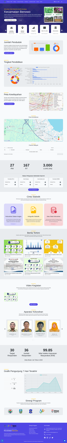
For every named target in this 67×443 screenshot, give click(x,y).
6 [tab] (36, 36)
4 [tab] (34, 36)
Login (20, 20)
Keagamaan (56, 96)
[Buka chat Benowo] (64, 440)
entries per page (10, 147)
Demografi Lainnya (9, 53)
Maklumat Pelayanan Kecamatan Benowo (52, 273)
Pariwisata (55, 103)
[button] (30, 94)
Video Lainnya (33, 304)
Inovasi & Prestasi (20, 1)
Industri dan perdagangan (58, 94)
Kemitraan (26, 1)
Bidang (15, 1)
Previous (5, 30)
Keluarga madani (57, 105)
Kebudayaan (56, 97)
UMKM (55, 106)
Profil (11, 1)
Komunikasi (56, 99)
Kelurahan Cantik (32, 1)
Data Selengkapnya (9, 103)
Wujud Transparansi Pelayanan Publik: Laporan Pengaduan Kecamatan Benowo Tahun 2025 (41, 254)
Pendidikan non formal (57, 100)
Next (61, 30)
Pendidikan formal (57, 93)
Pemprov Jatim (31, 429)
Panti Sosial (56, 102)
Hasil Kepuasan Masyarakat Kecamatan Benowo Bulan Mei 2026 (16, 254)
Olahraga (55, 101)
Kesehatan (56, 98)
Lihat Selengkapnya (33, 189)
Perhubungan (56, 104)
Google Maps (61, 141)
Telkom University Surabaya (33, 433)
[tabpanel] (11, 30)
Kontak (38, 1)
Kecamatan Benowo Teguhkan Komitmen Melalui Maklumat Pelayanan (17, 273)
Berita (41, 1)
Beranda (8, 1)
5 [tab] (35, 36)
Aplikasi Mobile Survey (10, 20)
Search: (52, 147)
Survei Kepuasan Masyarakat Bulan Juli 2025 (32, 273)
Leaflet (62, 110)
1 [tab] (30, 36)
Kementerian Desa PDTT (33, 428)
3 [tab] (32, 36)
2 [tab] (31, 36)
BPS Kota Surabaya (32, 432)
